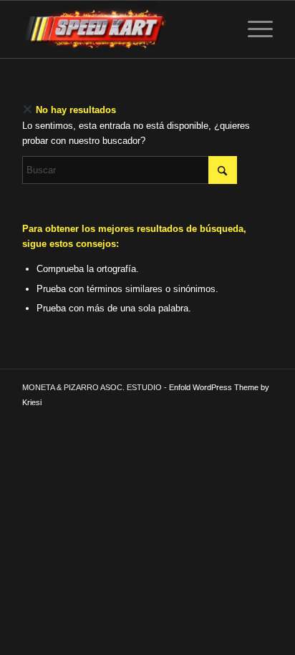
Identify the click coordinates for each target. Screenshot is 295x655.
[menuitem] (253, 29)
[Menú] (253, 29)
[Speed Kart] (122, 29)
